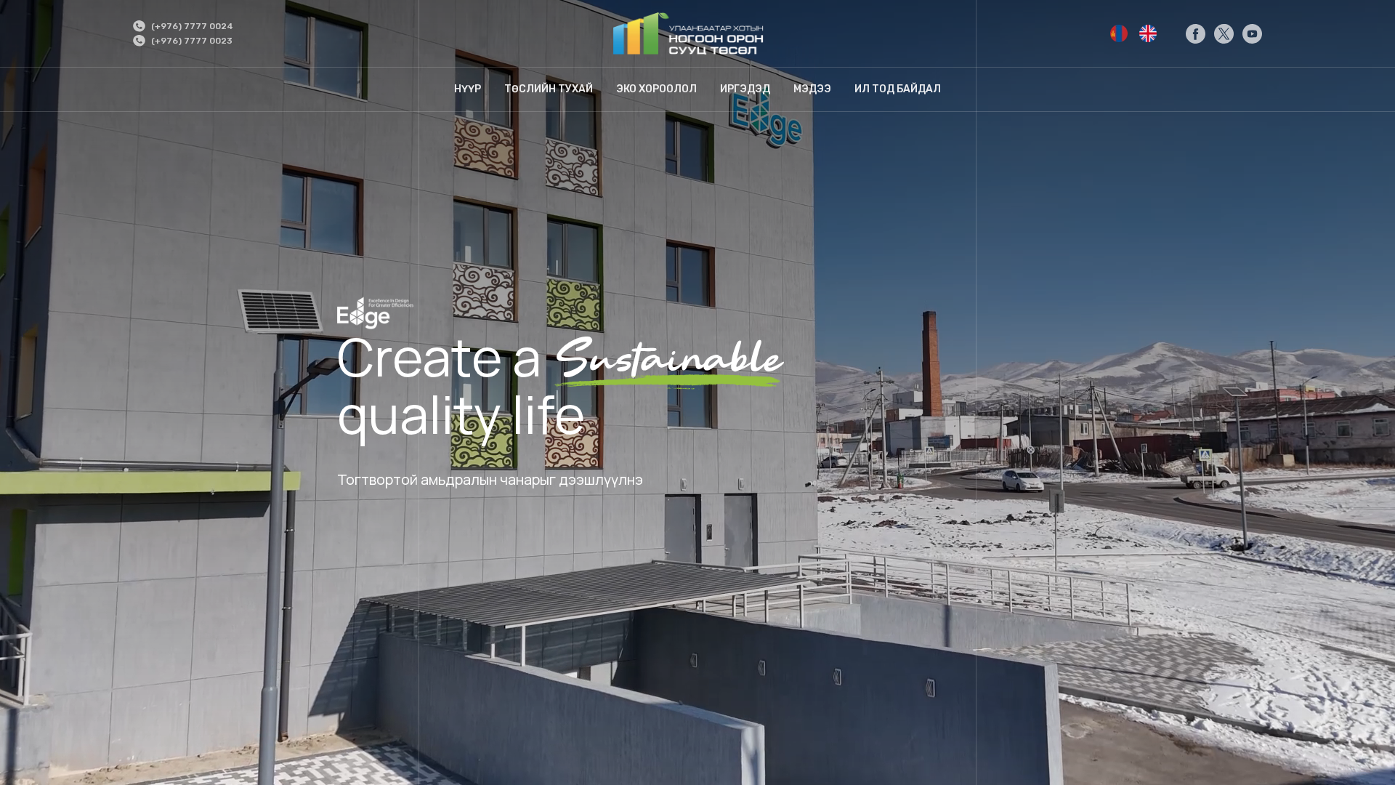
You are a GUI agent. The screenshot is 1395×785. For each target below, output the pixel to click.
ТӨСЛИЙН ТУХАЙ (548, 89)
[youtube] (1252, 34)
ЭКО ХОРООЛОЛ (656, 89)
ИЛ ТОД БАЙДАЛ (897, 89)
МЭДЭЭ (812, 89)
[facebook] (1195, 34)
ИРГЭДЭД (745, 89)
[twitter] (1224, 34)
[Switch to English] (1119, 33)
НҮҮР (467, 89)
